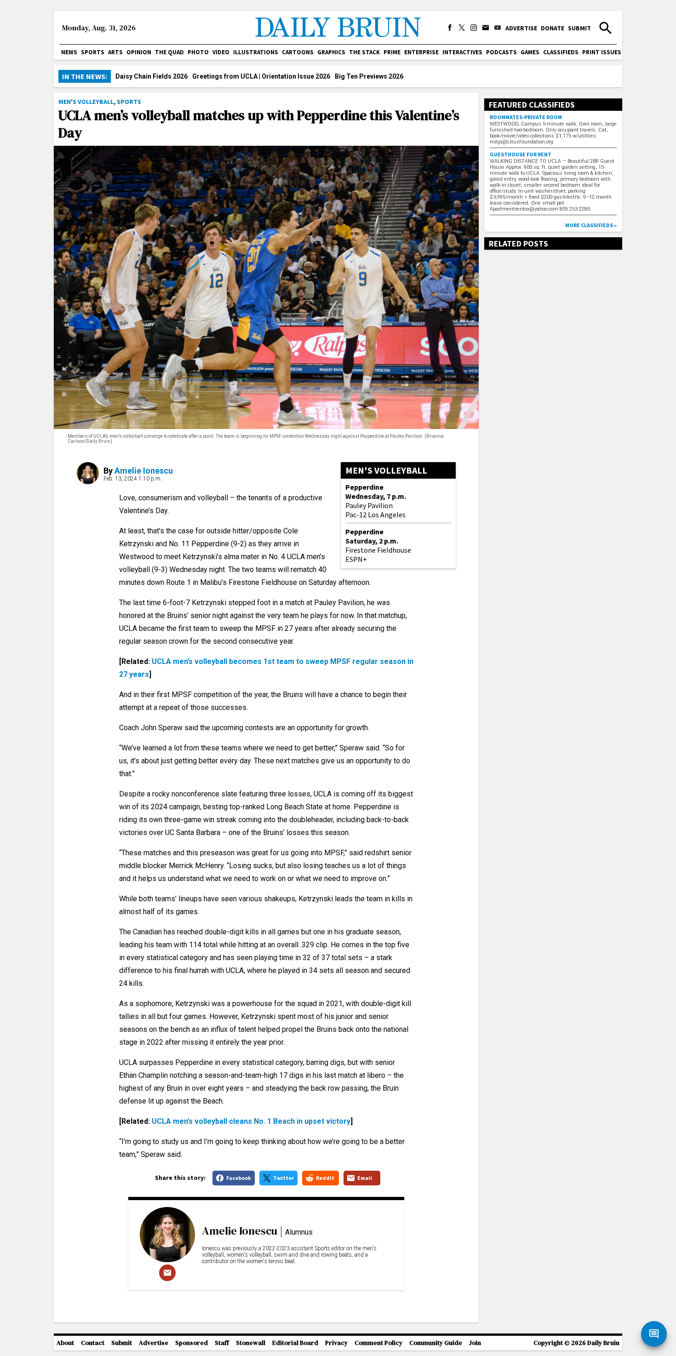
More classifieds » (591, 225)
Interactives (462, 52)
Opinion (138, 52)
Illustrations (255, 52)
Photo (198, 52)
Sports (92, 52)
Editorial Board (295, 1343)
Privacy (336, 1343)
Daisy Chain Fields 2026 (151, 76)
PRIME (392, 52)
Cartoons (298, 52)
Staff (222, 1343)
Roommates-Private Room (526, 117)
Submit (579, 28)
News (69, 52)
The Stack (364, 52)
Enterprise (421, 52)
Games (530, 52)
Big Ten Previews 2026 (369, 76)
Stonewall (250, 1343)
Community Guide (435, 1343)
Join (475, 1343)
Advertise (521, 28)
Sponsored (191, 1343)
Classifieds (561, 52)
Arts (115, 52)
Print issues (601, 52)
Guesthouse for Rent (520, 154)
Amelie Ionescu (144, 470)
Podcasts (501, 52)
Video (220, 52)
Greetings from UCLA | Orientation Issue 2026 (261, 76)
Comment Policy (378, 1343)
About (65, 1343)
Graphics (331, 52)
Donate (552, 28)
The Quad (169, 52)
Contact (92, 1343)
